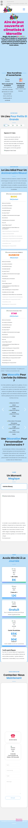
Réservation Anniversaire (19, 819)
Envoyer (13, 798)
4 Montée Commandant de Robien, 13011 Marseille (13, 755)
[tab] (14, 486)
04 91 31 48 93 (10, 1)
